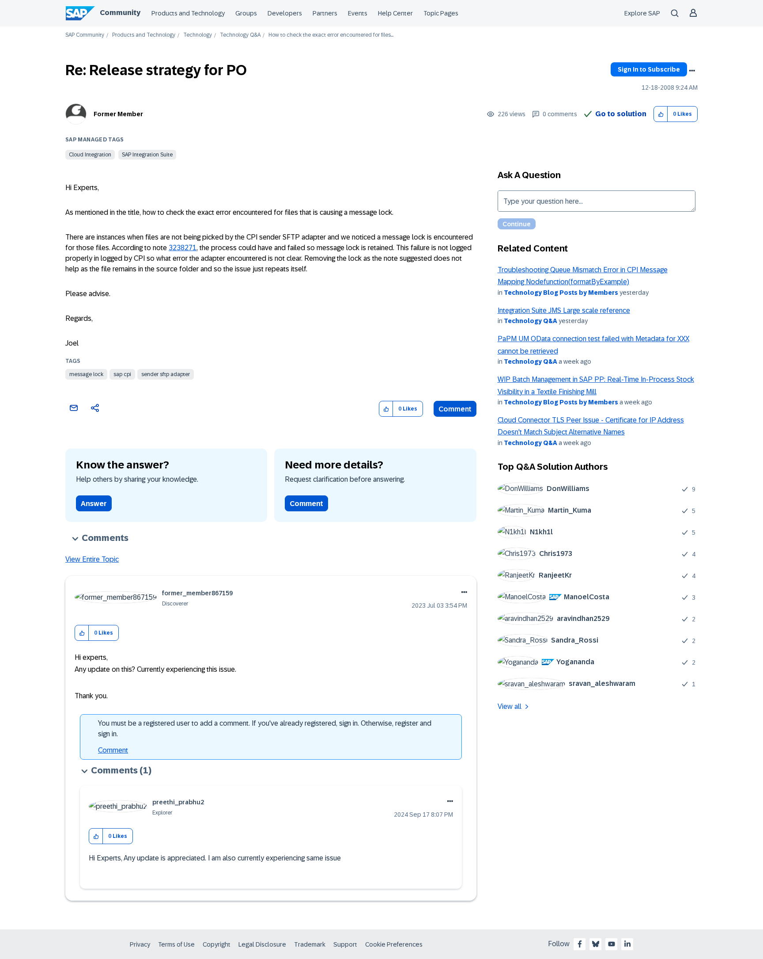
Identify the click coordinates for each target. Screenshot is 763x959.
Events (357, 13)
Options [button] (691, 70)
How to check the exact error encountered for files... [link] (330, 35)
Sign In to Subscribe (649, 69)
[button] (661, 114)
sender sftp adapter (165, 374)
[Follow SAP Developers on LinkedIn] (627, 944)
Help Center (395, 13)
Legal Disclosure (262, 944)
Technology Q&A (240, 35)
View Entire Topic (92, 559)
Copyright (216, 944)
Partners (325, 13)
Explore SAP (642, 13)
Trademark (309, 944)
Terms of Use (176, 944)
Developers (285, 13)
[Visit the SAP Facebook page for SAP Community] (579, 944)
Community (120, 12)
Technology (197, 35)
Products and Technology (188, 13)
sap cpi (122, 374)
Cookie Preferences (394, 944)
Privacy (140, 944)
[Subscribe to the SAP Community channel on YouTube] (611, 944)
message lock (86, 374)
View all (509, 706)
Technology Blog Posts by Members (561, 292)
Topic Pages (440, 13)
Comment (455, 409)
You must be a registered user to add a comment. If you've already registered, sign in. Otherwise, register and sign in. (264, 728)
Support (345, 944)
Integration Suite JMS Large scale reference (564, 310)
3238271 (182, 247)
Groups (246, 13)
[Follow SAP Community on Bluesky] (595, 944)
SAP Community (84, 35)
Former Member (118, 114)
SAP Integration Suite (147, 155)
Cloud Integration (90, 155)
